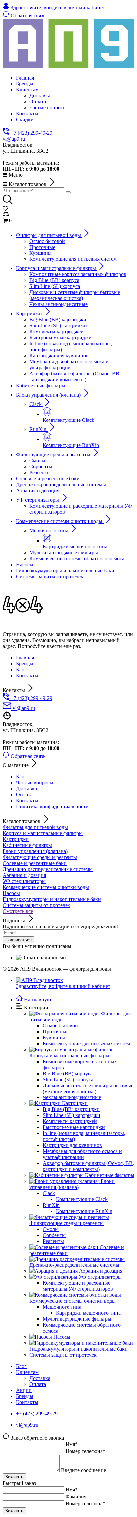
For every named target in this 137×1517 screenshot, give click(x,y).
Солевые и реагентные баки (35, 863)
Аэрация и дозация (24, 875)
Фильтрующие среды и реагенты (40, 857)
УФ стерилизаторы (24, 881)
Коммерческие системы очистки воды (46, 887)
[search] (68, 192)
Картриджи (16, 839)
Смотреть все (18, 911)
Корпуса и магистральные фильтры (43, 833)
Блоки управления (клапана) (35, 851)
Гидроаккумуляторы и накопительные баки (52, 899)
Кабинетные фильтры (27, 845)
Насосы (11, 893)
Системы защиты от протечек (36, 905)
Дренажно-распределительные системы (48, 869)
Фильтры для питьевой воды (35, 827)
